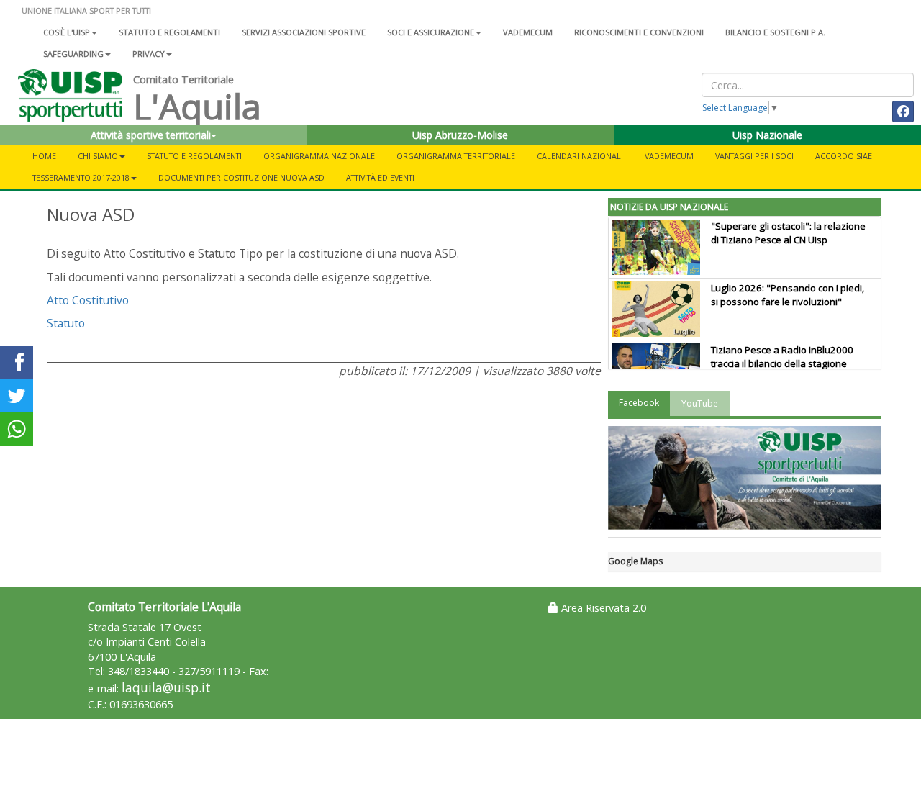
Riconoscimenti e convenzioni (639, 32)
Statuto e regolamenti (169, 32)
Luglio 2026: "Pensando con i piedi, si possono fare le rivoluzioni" (787, 294)
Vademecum (528, 32)
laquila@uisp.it (166, 687)
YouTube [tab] (699, 403)
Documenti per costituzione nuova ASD (241, 177)
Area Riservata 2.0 (602, 608)
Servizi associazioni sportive (304, 32)
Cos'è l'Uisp (66, 32)
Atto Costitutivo (88, 300)
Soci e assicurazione (430, 32)
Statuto (66, 323)
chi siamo (98, 155)
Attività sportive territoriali (151, 135)
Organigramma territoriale (455, 155)
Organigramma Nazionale (319, 155)
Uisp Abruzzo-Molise (460, 135)
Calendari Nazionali (580, 155)
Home (44, 155)
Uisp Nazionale (767, 135)
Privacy (148, 53)
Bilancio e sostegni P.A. (775, 32)
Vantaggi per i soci (754, 155)
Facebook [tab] (639, 403)
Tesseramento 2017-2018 (81, 177)
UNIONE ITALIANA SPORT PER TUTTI (86, 10)
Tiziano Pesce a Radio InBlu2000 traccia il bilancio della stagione (782, 356)
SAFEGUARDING (73, 53)
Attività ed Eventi (380, 177)
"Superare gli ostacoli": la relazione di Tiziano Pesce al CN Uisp (788, 233)
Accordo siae (843, 155)
